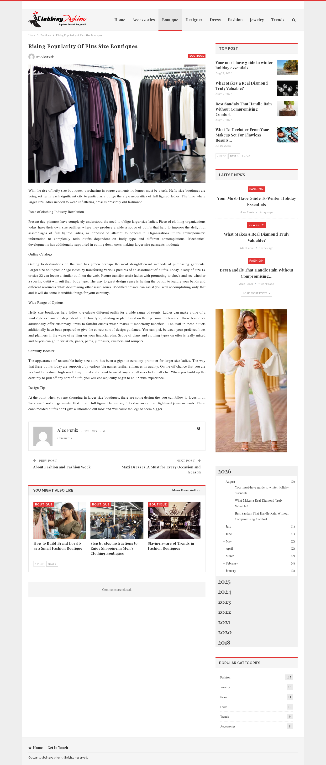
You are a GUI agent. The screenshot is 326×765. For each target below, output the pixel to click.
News (223, 697)
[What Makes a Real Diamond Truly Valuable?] (287, 88)
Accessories (143, 19)
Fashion (235, 19)
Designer (194, 19)
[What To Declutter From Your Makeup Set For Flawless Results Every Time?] (287, 134)
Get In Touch (57, 747)
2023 (224, 601)
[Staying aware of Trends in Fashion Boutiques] (174, 520)
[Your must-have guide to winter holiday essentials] (287, 67)
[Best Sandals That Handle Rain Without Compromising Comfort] (287, 109)
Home (119, 19)
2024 (224, 591)
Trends (277, 19)
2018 (224, 642)
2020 (225, 632)
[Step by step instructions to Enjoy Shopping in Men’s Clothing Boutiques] (116, 520)
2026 (224, 471)
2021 (224, 622)
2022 (224, 611)
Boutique (170, 19)
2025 (224, 581)
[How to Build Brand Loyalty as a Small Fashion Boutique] (59, 520)
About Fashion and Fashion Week (61, 467)
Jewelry (257, 19)
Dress (215, 19)
